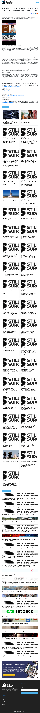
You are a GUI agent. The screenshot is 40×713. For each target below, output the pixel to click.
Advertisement (5, 702)
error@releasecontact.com (7, 102)
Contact (3, 704)
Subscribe (29, 693)
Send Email (6, 90)
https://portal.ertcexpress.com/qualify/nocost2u (22, 53)
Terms (3, 699)
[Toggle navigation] (37, 2)
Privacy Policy (4, 701)
